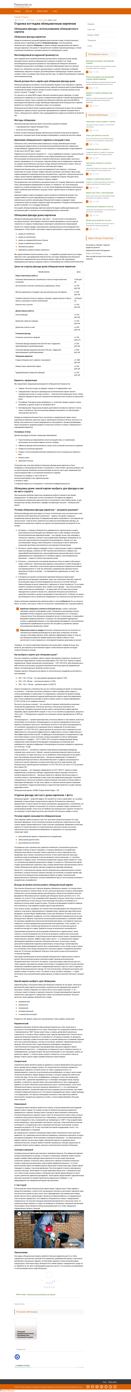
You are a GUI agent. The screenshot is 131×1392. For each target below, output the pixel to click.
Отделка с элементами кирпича (98, 179)
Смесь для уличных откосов (97, 135)
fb (97, 1386)
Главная (17, 11)
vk (115, 1386)
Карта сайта (112, 1382)
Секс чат (28, 11)
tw (106, 1386)
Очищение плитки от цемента (97, 149)
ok (88, 1386)
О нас (55, 11)
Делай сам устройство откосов (98, 220)
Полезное (92, 40)
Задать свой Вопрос (93, 253)
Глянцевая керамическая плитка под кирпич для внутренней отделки (25, 1334)
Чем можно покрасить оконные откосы (98, 164)
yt (92, 1386)
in (110, 1386)
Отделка (25, 17)
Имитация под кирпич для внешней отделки (100, 62)
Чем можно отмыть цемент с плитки (100, 122)
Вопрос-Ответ (42, 11)
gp (101, 1386)
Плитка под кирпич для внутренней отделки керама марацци (100, 78)
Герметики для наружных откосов (99, 207)
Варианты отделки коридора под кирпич (99, 94)
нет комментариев (41, 20)
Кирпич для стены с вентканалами (99, 193)
